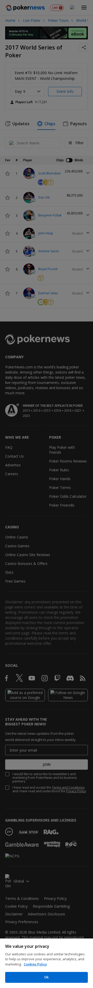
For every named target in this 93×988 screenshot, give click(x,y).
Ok (46, 977)
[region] (46, 963)
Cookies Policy (35, 964)
